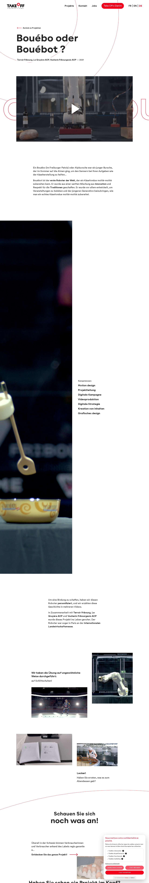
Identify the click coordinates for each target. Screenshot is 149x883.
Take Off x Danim (113, 6)
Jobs (94, 6)
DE (140, 6)
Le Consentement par (124, 877)
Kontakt (82, 6)
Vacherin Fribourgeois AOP (82, 616)
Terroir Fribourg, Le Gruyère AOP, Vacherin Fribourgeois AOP (46, 60)
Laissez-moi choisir (114, 867)
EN (135, 6)
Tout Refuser (134, 867)
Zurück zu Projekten (32, 28)
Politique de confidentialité (112, 863)
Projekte (69, 6)
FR (130, 6)
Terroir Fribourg (82, 613)
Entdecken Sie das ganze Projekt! (49, 854)
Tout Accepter (125, 872)
